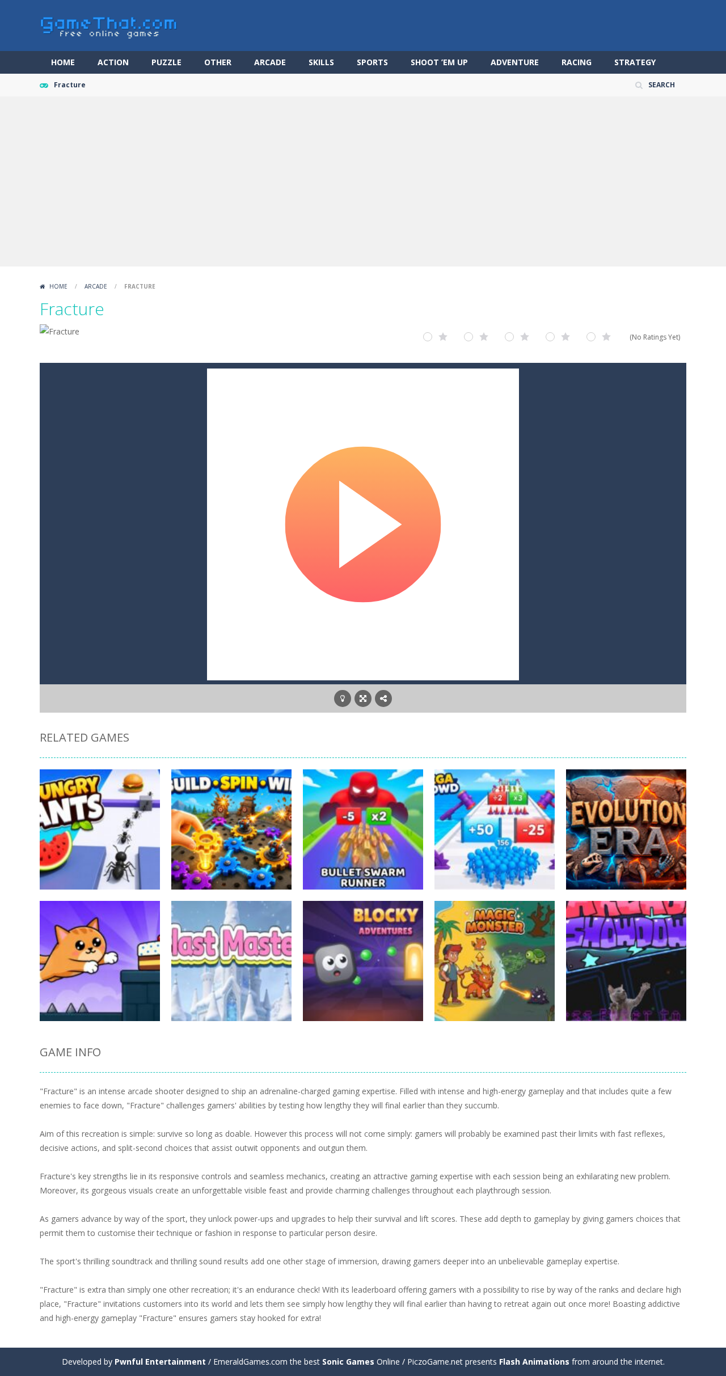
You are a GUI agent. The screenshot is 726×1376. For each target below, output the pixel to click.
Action (113, 62)
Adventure (515, 62)
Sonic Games (348, 1361)
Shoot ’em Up (439, 62)
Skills (321, 62)
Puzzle (166, 62)
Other (217, 62)
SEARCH (661, 85)
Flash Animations (534, 1361)
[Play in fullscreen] (363, 698)
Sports (372, 62)
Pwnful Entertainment (160, 1361)
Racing (577, 62)
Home (63, 62)
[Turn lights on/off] (342, 698)
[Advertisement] (363, 181)
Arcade (270, 62)
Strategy (635, 62)
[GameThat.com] (109, 24)
